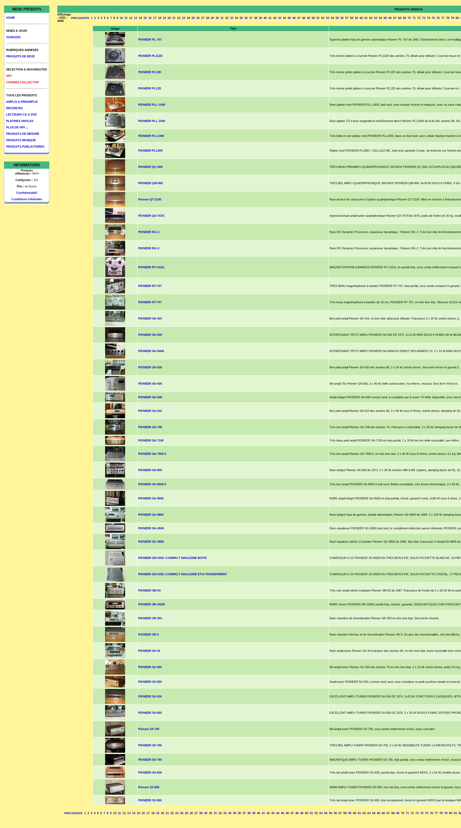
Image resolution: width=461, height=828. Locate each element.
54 (332, 17)
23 (183, 17)
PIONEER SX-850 (150, 800)
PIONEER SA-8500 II (152, 484)
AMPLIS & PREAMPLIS (22, 101)
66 (390, 17)
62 (370, 17)
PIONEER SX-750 (150, 745)
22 (178, 17)
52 (322, 17)
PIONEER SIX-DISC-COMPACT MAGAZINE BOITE (172, 557)
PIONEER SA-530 (150, 367)
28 (207, 17)
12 (130, 17)
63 (375, 17)
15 (145, 17)
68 (399, 17)
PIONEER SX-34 (149, 650)
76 (438, 17)
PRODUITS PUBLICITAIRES (25, 146)
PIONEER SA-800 (150, 470)
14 (140, 17)
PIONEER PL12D (149, 72)
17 (154, 17)
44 (284, 17)
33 (231, 17)
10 (121, 17)
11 (126, 17)
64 (380, 17)
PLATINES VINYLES (19, 121)
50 (313, 17)
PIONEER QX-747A (151, 215)
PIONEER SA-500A (151, 351)
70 (409, 17)
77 (442, 17)
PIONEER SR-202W (151, 604)
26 (198, 17)
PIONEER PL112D (150, 55)
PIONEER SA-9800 (151, 514)
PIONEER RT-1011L (151, 267)
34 (236, 17)
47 (298, 17)
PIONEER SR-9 (148, 634)
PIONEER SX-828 (150, 772)
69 (404, 17)
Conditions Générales (26, 199)
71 (414, 17)
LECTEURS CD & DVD (21, 114)
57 (346, 17)
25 (193, 17)
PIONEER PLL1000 (151, 135)
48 (303, 17)
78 (447, 17)
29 (212, 17)
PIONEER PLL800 (150, 150)
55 (337, 17)
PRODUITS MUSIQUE (21, 140)
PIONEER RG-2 (148, 232)
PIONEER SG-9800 (151, 541)
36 (246, 17)
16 (150, 17)
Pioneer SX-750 (148, 729)
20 (169, 17)
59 (356, 17)
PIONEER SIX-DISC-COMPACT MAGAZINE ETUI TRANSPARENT (182, 574)
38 (255, 17)
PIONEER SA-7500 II (152, 453)
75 (433, 17)
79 (452, 17)
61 (366, 17)
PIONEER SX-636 (150, 696)
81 (455, 813)
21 (174, 17)
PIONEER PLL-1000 (151, 104)
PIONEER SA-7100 (151, 440)
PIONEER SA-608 (150, 397)
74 (428, 17)
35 (241, 17)
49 (308, 17)
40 (265, 17)
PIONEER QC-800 (150, 166)
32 (226, 17)
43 (279, 17)
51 (318, 17)
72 (418, 17)
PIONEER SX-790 (150, 759)
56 (342, 17)
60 (361, 17)
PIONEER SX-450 (150, 667)
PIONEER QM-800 (150, 183)
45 (289, 17)
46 (294, 17)
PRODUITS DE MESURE (22, 133)
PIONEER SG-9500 (151, 528)
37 (250, 17)
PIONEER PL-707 (150, 39)
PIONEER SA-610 (150, 410)
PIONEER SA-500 (150, 334)
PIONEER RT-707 (150, 285)
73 (423, 17)
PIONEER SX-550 (150, 681)
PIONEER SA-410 (150, 318)
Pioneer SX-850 (148, 787)
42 (274, 17)
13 (135, 17)
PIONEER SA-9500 (151, 498)
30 (217, 17)
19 (164, 17)
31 (222, 17)
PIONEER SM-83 (149, 590)
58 (351, 17)
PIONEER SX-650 (150, 712)
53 (327, 17)
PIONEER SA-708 (150, 427)
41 (270, 17)
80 (457, 17)
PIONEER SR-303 (150, 618)
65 (385, 17)
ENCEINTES (14, 108)
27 (202, 17)
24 (188, 17)
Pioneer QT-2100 (149, 199)
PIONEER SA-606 (150, 383)
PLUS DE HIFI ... (17, 127)
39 (260, 17)
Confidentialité (26, 192)
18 (159, 17)
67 (394, 17)
